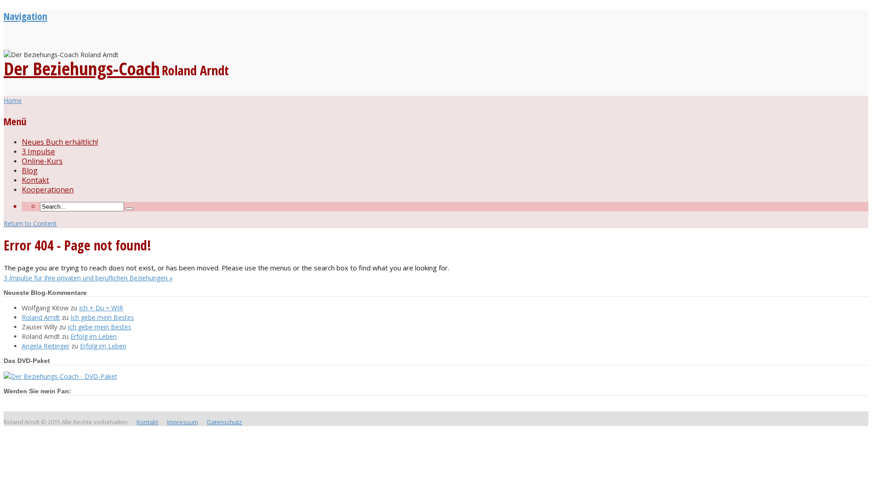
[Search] (129, 208)
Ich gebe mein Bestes (102, 317)
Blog (30, 171)
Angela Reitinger (45, 346)
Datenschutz (224, 422)
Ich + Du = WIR (101, 308)
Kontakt (35, 180)
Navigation (25, 16)
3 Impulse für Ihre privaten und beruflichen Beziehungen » (88, 278)
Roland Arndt (41, 317)
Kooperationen (48, 190)
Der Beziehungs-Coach (82, 68)
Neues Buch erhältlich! (60, 142)
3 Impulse (38, 152)
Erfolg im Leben (93, 336)
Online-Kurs (42, 161)
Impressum (182, 422)
